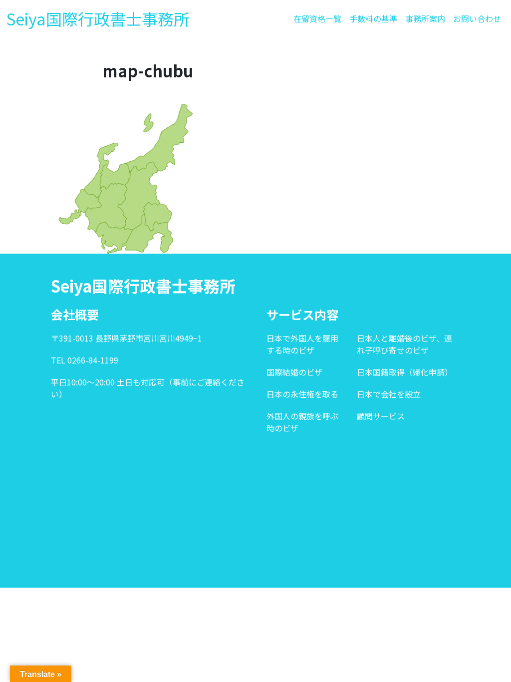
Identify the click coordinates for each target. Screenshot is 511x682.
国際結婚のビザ (294, 372)
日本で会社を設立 (389, 394)
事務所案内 (425, 18)
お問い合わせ (477, 18)
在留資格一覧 (317, 18)
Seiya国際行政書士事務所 (98, 18)
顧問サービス (381, 416)
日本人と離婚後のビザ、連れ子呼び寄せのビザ (404, 344)
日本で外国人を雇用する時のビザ (302, 344)
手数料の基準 (373, 18)
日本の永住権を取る (302, 394)
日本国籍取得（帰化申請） (405, 372)
